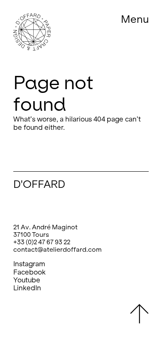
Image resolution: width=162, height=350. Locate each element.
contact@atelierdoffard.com (57, 249)
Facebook (29, 272)
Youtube (26, 280)
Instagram (29, 264)
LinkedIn (27, 288)
